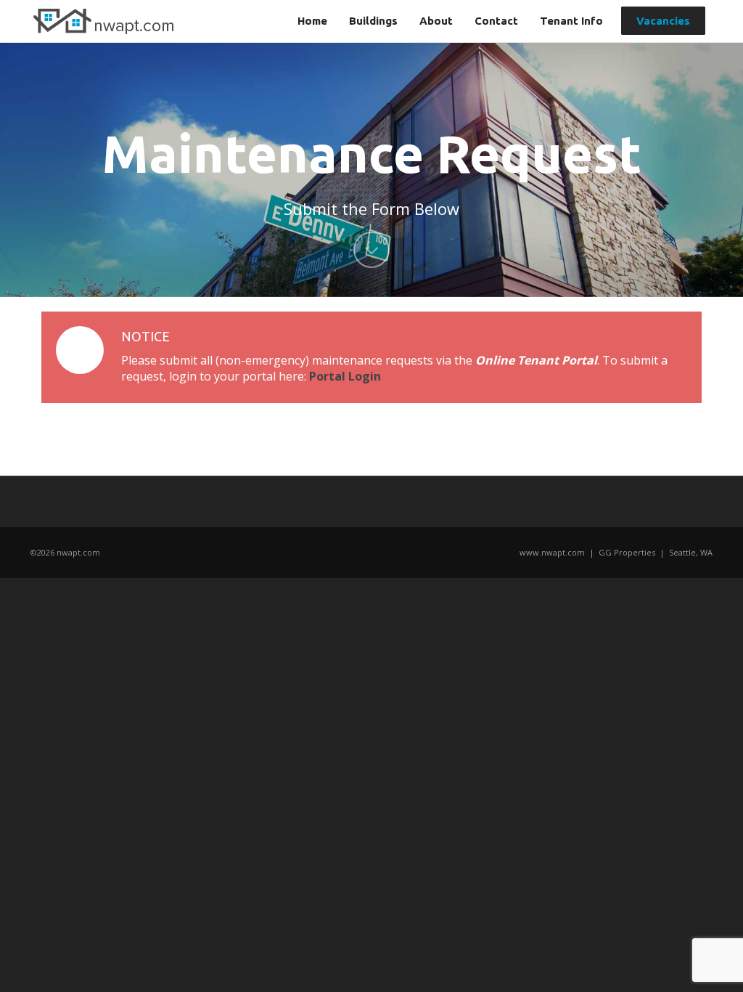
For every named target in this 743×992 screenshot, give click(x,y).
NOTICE (145, 336)
